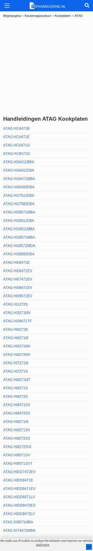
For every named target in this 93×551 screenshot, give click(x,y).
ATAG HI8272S (15, 396)
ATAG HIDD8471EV (19, 489)
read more (42, 545)
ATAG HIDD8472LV (19, 514)
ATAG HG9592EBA (19, 254)
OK (89, 547)
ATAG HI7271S (15, 371)
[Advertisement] (46, 66)
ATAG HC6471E (16, 137)
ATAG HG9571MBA (19, 237)
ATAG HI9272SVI (17, 447)
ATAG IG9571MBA (18, 522)
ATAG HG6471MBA (19, 179)
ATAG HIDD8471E (18, 480)
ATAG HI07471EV (17, 279)
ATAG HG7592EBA (19, 204)
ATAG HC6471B (16, 128)
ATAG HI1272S (15, 304)
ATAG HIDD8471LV (19, 497)
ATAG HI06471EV (17, 271)
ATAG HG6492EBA (19, 187)
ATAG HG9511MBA (19, 229)
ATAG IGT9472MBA (19, 530)
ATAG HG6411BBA (18, 162)
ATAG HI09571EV (17, 296)
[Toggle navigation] (7, 5)
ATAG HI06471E (16, 262)
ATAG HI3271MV (17, 313)
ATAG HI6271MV (17, 346)
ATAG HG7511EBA (18, 195)
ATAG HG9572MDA (19, 246)
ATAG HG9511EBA (18, 221)
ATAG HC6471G (16, 145)
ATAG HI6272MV (17, 355)
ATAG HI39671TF (17, 321)
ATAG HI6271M (15, 338)
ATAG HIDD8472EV (19, 505)
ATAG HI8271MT (16, 380)
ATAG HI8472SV (16, 413)
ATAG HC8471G (16, 154)
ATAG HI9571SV (16, 455)
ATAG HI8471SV (16, 405)
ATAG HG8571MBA (19, 212)
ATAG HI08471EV (17, 288)
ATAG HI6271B (15, 329)
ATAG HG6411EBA (18, 170)
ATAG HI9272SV (16, 438)
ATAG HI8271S (15, 388)
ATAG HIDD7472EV (19, 472)
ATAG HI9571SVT (18, 463)
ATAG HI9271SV (16, 430)
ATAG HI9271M (15, 422)
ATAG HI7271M (15, 363)
